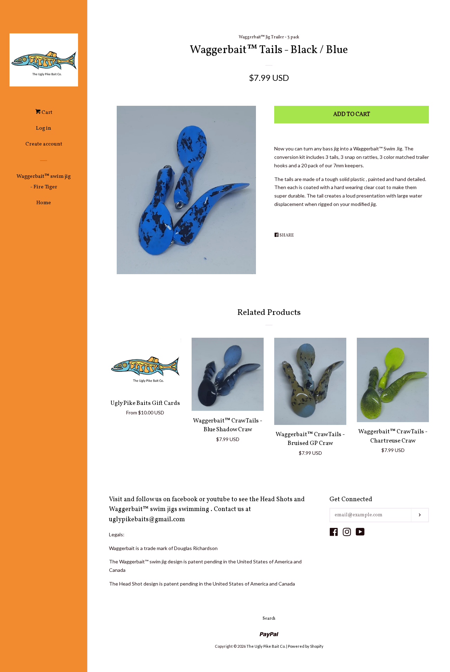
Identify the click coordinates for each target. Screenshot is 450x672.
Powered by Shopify (305, 646)
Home (43, 203)
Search (269, 618)
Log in (43, 128)
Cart (46, 112)
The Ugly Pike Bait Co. (265, 646)
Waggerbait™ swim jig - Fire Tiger (44, 182)
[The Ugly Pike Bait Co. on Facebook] (333, 533)
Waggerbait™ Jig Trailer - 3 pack (269, 37)
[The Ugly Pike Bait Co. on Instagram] (347, 533)
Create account (43, 144)
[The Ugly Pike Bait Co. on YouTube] (360, 533)
